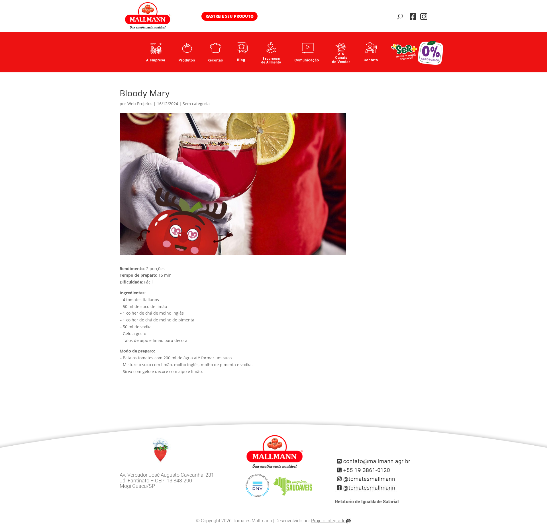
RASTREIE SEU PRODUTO (229, 16)
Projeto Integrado (328, 520)
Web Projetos (139, 103)
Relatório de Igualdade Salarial (367, 501)
